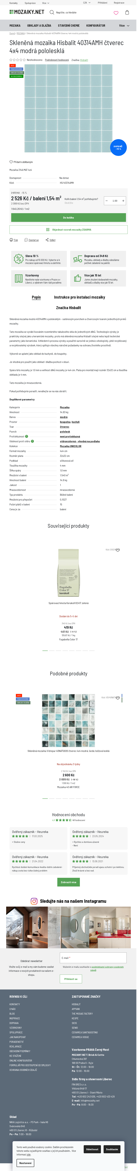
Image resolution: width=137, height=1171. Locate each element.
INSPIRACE (15, 1018)
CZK (85, 2)
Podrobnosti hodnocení (57, 59)
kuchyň (76, 421)
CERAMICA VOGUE (80, 1037)
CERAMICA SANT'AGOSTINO (85, 1032)
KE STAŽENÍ (15, 1055)
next (125, 597)
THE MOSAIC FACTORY (82, 1013)
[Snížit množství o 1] (106, 201)
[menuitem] (15, 25)
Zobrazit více (68, 882)
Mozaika (65, 407)
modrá (63, 416)
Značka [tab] (68, 307)
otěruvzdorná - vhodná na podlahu (80, 441)
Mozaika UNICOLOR (70, 446)
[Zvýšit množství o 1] (123, 201)
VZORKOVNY (16, 1027)
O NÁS (13, 1008)
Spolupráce (30, 3)
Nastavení (25, 1162)
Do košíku (68, 217)
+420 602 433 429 (105, 1096)
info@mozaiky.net (90, 1100)
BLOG (12, 1013)
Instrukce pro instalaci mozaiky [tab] (79, 297)
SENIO (75, 1027)
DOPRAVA (14, 1022)
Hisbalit (84, 59)
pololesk (65, 431)
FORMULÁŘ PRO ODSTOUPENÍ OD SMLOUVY (30, 1065)
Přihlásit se (71, 978)
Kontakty (14, 3)
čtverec (64, 426)
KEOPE (75, 1018)
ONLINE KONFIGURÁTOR (21, 1060)
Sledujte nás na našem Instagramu (73, 901)
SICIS (74, 1022)
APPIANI (76, 1008)
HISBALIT (76, 1004)
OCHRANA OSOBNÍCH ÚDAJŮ (23, 1069)
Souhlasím (112, 1149)
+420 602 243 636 (86, 1096)
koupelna (65, 421)
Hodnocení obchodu (68, 814)
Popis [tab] (36, 297)
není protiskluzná (70, 436)
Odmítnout (92, 1149)
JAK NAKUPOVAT (18, 1037)
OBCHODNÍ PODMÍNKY (20, 1051)
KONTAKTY (15, 1004)
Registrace (119, 2)
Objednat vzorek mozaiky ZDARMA (71, 229)
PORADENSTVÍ (16, 1041)
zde (29, 1154)
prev (12, 597)
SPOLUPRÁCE (16, 1032)
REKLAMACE (16, 1046)
